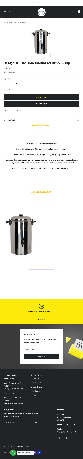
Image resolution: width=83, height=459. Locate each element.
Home (6, 22)
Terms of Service (36, 387)
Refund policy (35, 391)
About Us (34, 395)
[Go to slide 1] (38, 319)
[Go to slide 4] (44, 319)
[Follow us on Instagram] (66, 438)
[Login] (73, 12)
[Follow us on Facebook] (60, 438)
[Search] (10, 12)
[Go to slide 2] (40, 319)
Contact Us (35, 379)
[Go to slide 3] (42, 319)
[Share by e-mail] (21, 110)
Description (9, 120)
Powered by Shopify (22, 446)
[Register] (36, 422)
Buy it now (41, 104)
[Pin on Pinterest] (13, 110)
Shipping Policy (36, 383)
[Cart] (78, 12)
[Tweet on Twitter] (17, 110)
